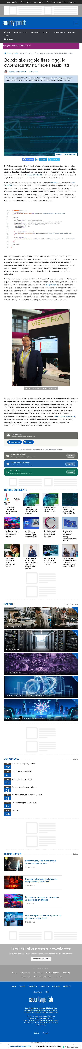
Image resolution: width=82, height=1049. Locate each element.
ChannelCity (26, 2)
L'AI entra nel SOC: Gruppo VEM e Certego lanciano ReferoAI (50, 561)
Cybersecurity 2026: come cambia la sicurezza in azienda (29, 695)
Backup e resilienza (13, 649)
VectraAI (29, 442)
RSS (46, 992)
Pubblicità (67, 986)
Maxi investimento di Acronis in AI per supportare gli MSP (31, 534)
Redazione (45, 986)
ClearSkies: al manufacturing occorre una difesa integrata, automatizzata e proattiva (31, 563)
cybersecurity (15, 442)
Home (8, 32)
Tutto (75, 759)
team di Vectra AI (35, 175)
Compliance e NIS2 (13, 672)
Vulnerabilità (35, 32)
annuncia (53, 182)
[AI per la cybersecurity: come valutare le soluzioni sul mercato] (31, 499)
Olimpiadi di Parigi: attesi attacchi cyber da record (11, 510)
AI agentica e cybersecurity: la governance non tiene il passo (49, 534)
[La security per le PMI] (41, 618)
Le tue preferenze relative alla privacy (50, 1046)
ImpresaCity (39, 2)
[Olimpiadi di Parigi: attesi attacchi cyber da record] (12, 499)
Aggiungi (70, 464)
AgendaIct (58, 977)
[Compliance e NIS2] (41, 664)
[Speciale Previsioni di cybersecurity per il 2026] (41, 710)
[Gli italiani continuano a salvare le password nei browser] (12, 550)
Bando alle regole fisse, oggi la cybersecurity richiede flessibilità (69, 510)
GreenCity (66, 972)
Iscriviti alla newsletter (41, 959)
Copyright (56, 986)
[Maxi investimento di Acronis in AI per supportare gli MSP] (31, 523)
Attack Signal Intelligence (65, 416)
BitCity (14, 972)
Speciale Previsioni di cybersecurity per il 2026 (24, 718)
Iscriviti (70, 455)
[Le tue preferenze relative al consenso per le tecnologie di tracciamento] (70, 1047)
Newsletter (10, 39)
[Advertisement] (43, 935)
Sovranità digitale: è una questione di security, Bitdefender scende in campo (69, 536)
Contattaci (38, 992)
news (16, 53)
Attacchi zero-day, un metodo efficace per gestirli (50, 509)
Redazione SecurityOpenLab (17, 71)
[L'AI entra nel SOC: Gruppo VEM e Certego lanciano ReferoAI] (50, 550)
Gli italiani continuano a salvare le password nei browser (10, 562)
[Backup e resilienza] (41, 641)
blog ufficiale (51, 285)
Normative (72, 32)
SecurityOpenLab (54, 2)
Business (7, 36)
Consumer (46, 32)
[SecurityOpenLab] (14, 23)
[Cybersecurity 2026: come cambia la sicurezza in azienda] (41, 687)
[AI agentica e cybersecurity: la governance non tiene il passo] (50, 523)
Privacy (45, 1033)
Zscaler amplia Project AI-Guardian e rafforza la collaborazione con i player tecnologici (69, 562)
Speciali (22, 986)
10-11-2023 (34, 71)
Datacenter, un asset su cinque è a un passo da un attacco (12, 534)
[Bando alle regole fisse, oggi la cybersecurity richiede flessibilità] (70, 499)
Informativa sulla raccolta (20, 1046)
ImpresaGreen (25, 977)
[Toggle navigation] (76, 23)
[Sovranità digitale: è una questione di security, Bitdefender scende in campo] (70, 523)
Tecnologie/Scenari (20, 32)
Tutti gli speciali (71, 604)
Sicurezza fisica (59, 32)
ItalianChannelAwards (42, 977)
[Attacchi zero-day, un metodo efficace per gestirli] (50, 499)
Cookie (36, 1033)
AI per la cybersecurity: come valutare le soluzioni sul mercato (31, 510)
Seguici (70, 472)
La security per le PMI (14, 626)
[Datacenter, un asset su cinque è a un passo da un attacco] (12, 523)
